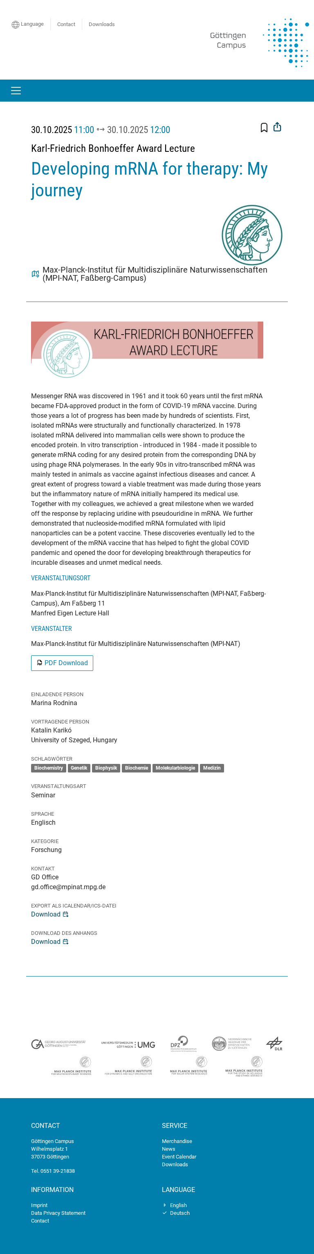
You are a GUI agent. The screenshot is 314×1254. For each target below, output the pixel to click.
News (168, 1149)
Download (46, 914)
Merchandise (177, 1141)
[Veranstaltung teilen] (277, 127)
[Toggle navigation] (16, 91)
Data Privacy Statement (58, 1213)
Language (32, 24)
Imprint (39, 1205)
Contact (66, 24)
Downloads (102, 24)
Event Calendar (179, 1157)
